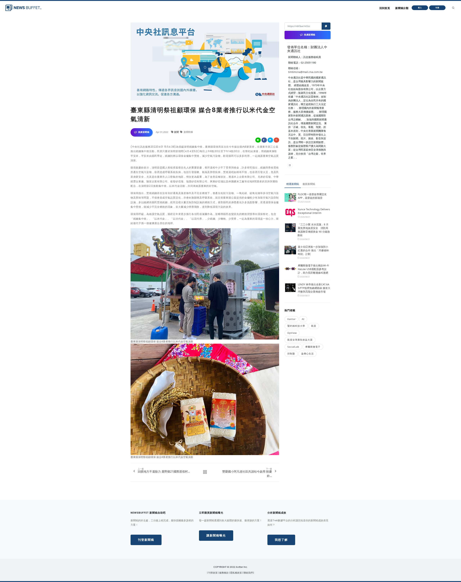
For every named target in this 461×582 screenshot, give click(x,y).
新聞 (176, 132)
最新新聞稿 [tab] (309, 184)
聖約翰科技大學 (296, 325)
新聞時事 (188, 132)
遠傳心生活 (307, 353)
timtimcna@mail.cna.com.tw (305, 72)
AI (303, 319)
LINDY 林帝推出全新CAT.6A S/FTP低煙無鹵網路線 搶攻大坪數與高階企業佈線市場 (314, 288)
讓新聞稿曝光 (216, 535)
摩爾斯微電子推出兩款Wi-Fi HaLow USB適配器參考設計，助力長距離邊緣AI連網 (313, 269)
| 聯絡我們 (247, 572)
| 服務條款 (223, 572)
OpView (292, 332)
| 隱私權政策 (235, 572)
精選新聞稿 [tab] (292, 184)
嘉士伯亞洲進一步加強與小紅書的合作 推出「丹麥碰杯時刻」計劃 (313, 250)
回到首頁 (384, 8)
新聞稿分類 (401, 8)
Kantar (291, 319)
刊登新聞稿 (146, 540)
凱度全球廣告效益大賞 (300, 339)
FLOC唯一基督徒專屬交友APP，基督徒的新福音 (312, 195)
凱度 (313, 325)
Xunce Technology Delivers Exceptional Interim (314, 211)
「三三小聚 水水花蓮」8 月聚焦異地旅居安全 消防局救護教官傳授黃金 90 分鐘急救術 (313, 230)
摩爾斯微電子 (312, 346)
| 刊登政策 (212, 572)
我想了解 (281, 540)
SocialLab (293, 346)
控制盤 (291, 353)
